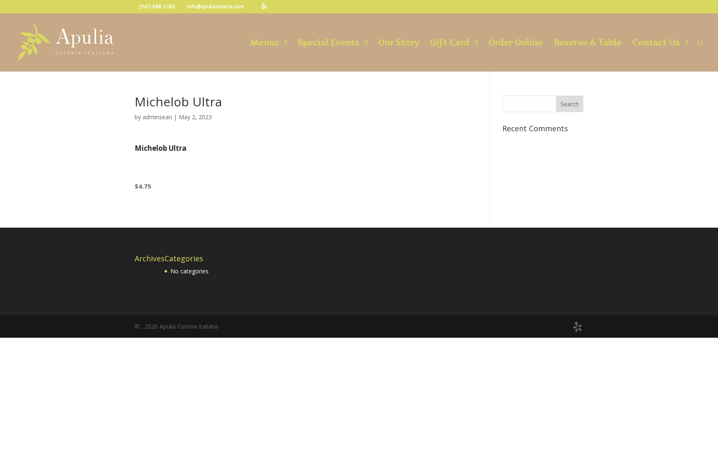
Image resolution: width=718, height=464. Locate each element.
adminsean (157, 117)
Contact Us (656, 43)
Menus (264, 43)
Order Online (516, 43)
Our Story (399, 43)
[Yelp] (264, 6)
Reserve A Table (587, 43)
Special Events (328, 43)
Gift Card (450, 43)
